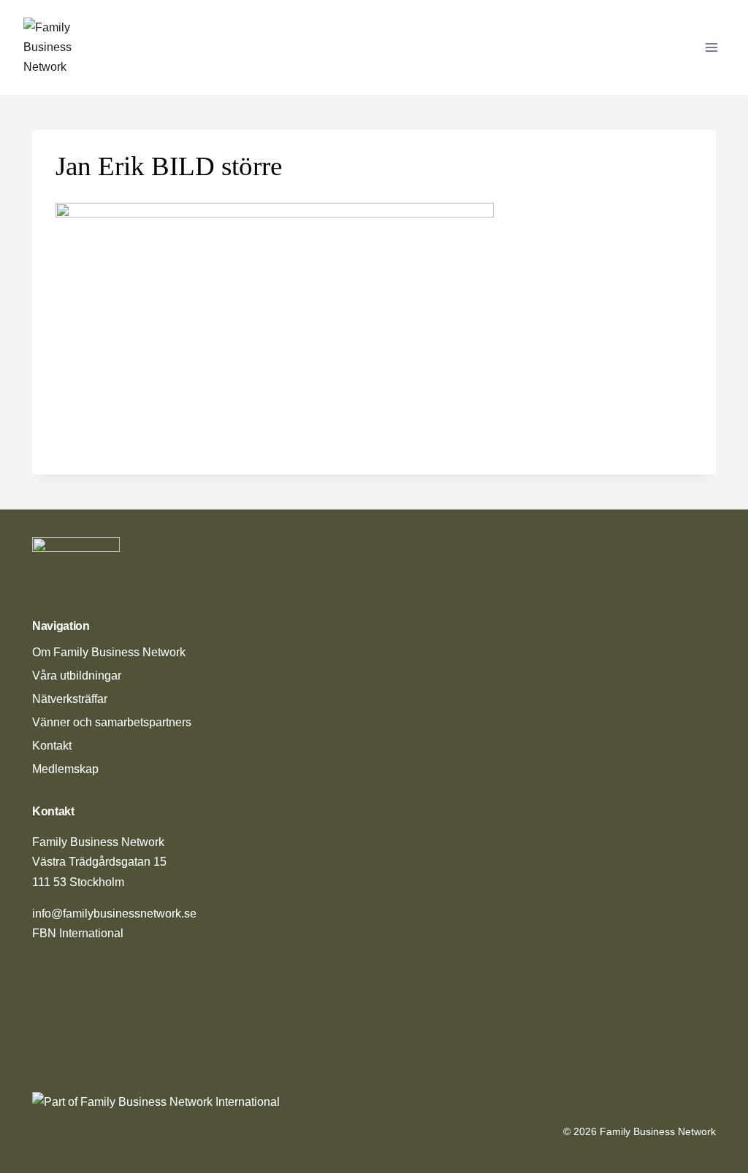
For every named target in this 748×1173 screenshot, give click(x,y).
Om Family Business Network (109, 652)
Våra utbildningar (76, 675)
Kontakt (52, 745)
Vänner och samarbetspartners (111, 722)
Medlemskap (65, 769)
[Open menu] (711, 47)
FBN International (77, 933)
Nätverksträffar (69, 699)
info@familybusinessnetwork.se (114, 913)
